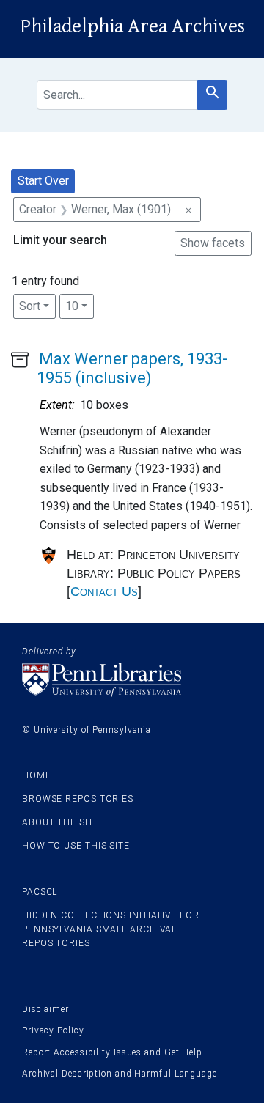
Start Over (43, 181)
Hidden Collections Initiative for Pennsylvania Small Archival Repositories (110, 929)
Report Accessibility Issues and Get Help (112, 1052)
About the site (61, 822)
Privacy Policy (53, 1030)
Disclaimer (45, 1009)
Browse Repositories (77, 799)
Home (36, 775)
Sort (29, 306)
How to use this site (76, 846)
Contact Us (104, 591)
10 (79, 305)
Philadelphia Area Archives (132, 26)
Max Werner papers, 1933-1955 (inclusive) (132, 368)
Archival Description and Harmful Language (119, 1074)
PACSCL (39, 892)
